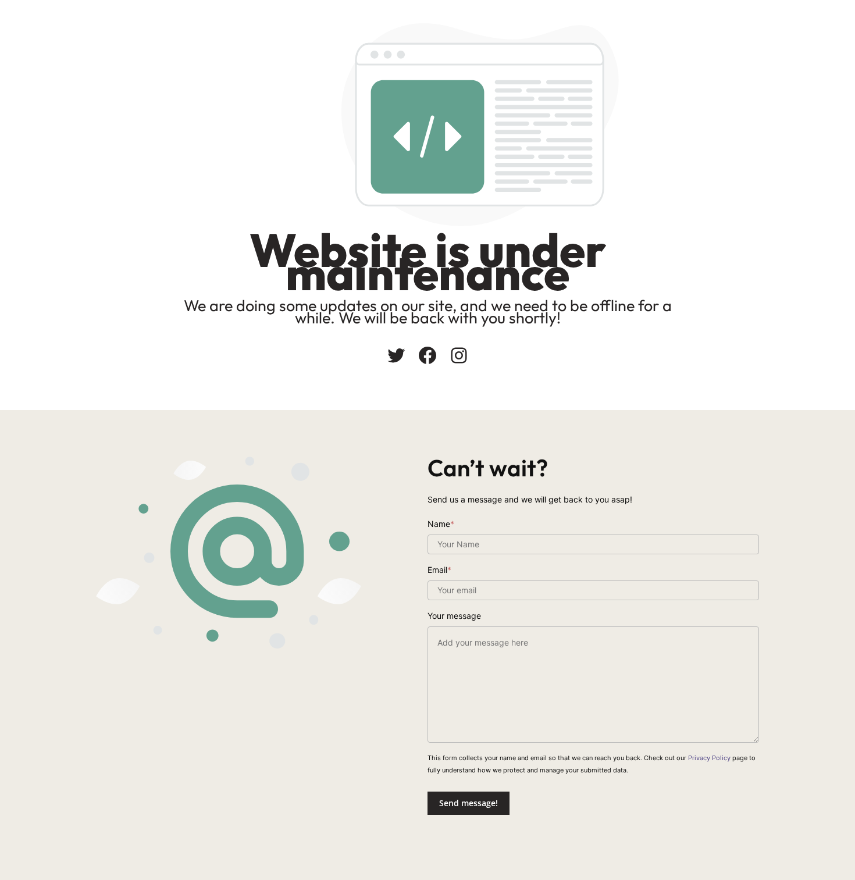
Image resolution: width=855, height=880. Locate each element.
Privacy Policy (709, 758)
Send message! (468, 802)
